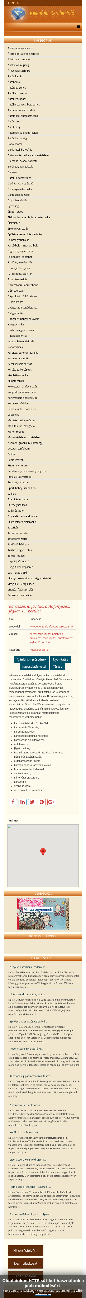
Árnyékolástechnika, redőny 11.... (29, 967)
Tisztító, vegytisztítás (20, 550)
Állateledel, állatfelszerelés (23, 53)
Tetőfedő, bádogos (18, 544)
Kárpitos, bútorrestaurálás (23, 352)
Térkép (57, 666)
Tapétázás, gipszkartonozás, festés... (31, 1076)
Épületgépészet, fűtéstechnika (25, 234)
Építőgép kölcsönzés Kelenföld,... (28, 1021)
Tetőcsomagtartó (18, 538)
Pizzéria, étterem (18, 465)
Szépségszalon (16, 510)
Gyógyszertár (15, 313)
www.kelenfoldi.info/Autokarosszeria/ (51, 626)
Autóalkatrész (16, 76)
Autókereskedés (17, 98)
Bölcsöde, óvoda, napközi (22, 161)
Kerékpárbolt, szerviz (20, 364)
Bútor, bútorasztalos (19, 177)
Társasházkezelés (18, 533)
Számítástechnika (18, 499)
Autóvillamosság (17, 138)
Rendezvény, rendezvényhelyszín (27, 471)
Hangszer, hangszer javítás (23, 318)
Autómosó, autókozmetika (23, 115)
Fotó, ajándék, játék (19, 268)
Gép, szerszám (16, 290)
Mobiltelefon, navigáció (21, 426)
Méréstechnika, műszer (21, 420)
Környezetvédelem (18, 403)
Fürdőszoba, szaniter (20, 273)
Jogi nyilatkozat (25, 1263)
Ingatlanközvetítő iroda (21, 341)
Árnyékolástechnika (19, 70)
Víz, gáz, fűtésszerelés (20, 589)
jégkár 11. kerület (40, 642)
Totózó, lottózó (16, 555)
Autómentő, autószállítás (22, 110)
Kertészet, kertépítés (20, 369)
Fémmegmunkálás (18, 239)
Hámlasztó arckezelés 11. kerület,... (30, 1186)
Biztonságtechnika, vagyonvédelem (28, 155)
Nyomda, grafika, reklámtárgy (25, 443)
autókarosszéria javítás (43, 638)
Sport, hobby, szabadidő (21, 488)
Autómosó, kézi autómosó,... (26, 1105)
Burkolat (13, 172)
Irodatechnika (16, 347)
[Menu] (77, 26)
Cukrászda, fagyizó (19, 194)
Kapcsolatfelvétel (34, 666)
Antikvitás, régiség (18, 65)
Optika (11, 454)
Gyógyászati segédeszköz (23, 307)
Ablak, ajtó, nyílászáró (20, 48)
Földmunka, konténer (20, 256)
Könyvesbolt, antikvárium (22, 397)
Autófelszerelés (17, 87)
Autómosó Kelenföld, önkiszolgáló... (30, 1214)
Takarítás (13, 527)
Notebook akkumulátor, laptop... (28, 994)
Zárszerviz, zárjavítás (20, 595)
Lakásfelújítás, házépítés (22, 409)
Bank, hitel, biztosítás (20, 149)
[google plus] (18, 2)
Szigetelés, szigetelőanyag (23, 516)
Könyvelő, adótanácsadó (22, 392)
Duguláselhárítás (18, 200)
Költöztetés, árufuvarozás (22, 386)
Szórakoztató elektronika (22, 521)
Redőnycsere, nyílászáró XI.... (26, 1048)
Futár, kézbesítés (17, 279)
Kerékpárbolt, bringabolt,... (25, 1132)
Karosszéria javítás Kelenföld (46, 633)
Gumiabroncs (15, 302)
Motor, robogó (16, 431)
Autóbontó (14, 82)
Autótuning (14, 127)
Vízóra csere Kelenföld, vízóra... (28, 1159)
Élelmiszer (14, 223)
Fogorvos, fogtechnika (20, 251)
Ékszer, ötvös (15, 211)
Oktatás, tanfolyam (19, 448)
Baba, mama (15, 144)
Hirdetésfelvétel (25, 1250)
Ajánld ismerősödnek (31, 659)
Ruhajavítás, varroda (20, 476)
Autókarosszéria (17, 93)
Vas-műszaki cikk (17, 572)
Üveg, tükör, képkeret (20, 567)
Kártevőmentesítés (19, 358)
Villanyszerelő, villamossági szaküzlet (29, 578)
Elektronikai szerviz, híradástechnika (29, 217)
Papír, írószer (15, 459)
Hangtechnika (16, 324)
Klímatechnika (16, 380)
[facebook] (8, 2)
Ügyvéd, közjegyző (18, 561)
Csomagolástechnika (20, 189)
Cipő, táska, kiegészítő (20, 183)
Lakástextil (14, 414)
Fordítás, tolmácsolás (20, 262)
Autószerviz (14, 121)
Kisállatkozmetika (18, 375)
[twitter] (13, 2)
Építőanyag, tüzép (18, 228)
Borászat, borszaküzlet (21, 166)
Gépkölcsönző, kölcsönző (22, 296)
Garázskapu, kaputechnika (23, 285)
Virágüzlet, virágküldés (21, 583)
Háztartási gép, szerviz (21, 330)
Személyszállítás (17, 505)
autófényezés (65, 638)
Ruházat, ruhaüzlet (18, 482)
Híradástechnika (17, 335)
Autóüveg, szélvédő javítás (23, 132)
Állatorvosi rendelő (19, 59)
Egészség (13, 206)
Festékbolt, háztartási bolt (23, 245)
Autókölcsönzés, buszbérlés (24, 104)
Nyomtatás (60, 659)
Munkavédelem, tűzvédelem (24, 437)
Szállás (12, 493)
